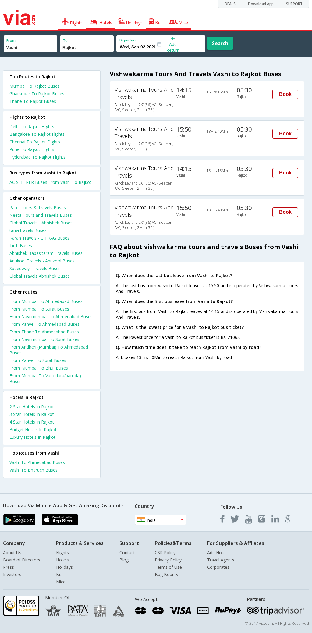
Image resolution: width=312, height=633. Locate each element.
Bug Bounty (166, 574)
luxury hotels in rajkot (32, 437)
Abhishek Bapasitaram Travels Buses (46, 253)
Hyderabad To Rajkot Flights (37, 157)
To (65, 40)
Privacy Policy (168, 560)
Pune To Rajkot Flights (31, 149)
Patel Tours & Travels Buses (37, 207)
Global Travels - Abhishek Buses (41, 223)
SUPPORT (294, 3)
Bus (60, 574)
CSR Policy (165, 552)
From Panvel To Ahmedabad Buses (44, 324)
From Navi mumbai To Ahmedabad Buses (51, 316)
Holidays (64, 567)
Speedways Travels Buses (35, 268)
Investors (12, 574)
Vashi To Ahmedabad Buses (37, 462)
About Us (12, 552)
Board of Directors (21, 560)
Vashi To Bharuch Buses (33, 470)
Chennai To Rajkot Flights (34, 142)
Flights (62, 552)
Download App (261, 3)
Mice (61, 582)
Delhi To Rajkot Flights (31, 126)
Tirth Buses (20, 245)
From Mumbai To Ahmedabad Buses (46, 301)
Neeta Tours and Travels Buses (40, 215)
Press (8, 567)
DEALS (230, 3)
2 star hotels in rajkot (31, 407)
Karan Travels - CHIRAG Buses (39, 238)
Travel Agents (220, 560)
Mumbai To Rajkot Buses (34, 86)
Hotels (62, 560)
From (11, 40)
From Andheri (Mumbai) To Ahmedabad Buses (48, 350)
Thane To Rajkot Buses (32, 101)
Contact (127, 552)
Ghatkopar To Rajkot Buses (36, 94)
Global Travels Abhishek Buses (39, 276)
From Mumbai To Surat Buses (39, 309)
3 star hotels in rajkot (31, 414)
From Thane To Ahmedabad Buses (44, 332)
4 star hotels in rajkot (31, 422)
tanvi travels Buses (28, 230)
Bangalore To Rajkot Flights (37, 134)
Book (285, 94)
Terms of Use (168, 567)
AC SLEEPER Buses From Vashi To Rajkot (50, 182)
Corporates (218, 567)
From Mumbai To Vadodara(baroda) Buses (45, 378)
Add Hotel (217, 552)
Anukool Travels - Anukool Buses (42, 261)
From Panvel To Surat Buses (37, 360)
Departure (128, 40)
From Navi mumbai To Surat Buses (44, 339)
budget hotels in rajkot (33, 429)
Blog (124, 560)
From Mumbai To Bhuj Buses (38, 368)
